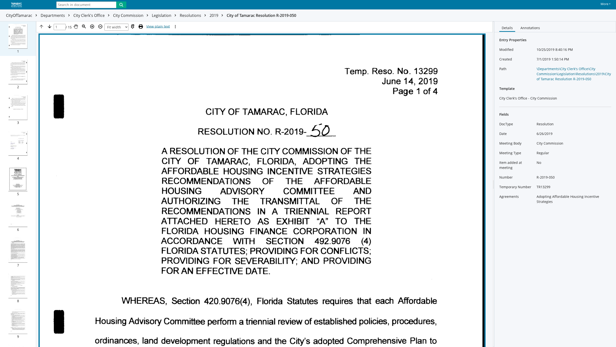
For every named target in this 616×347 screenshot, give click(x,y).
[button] (18, 38)
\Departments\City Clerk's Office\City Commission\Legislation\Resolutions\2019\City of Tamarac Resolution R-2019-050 (574, 74)
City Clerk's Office (89, 15)
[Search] (121, 4)
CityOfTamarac (19, 15)
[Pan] (76, 26)
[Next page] (49, 26)
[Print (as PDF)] (141, 26)
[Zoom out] (100, 26)
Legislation (162, 15)
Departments (53, 15)
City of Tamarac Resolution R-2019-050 (261, 15)
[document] (555, 184)
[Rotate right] (132, 26)
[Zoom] (84, 26)
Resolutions (191, 15)
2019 (214, 15)
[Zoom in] (92, 26)
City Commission (128, 15)
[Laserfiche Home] (25, 5)
